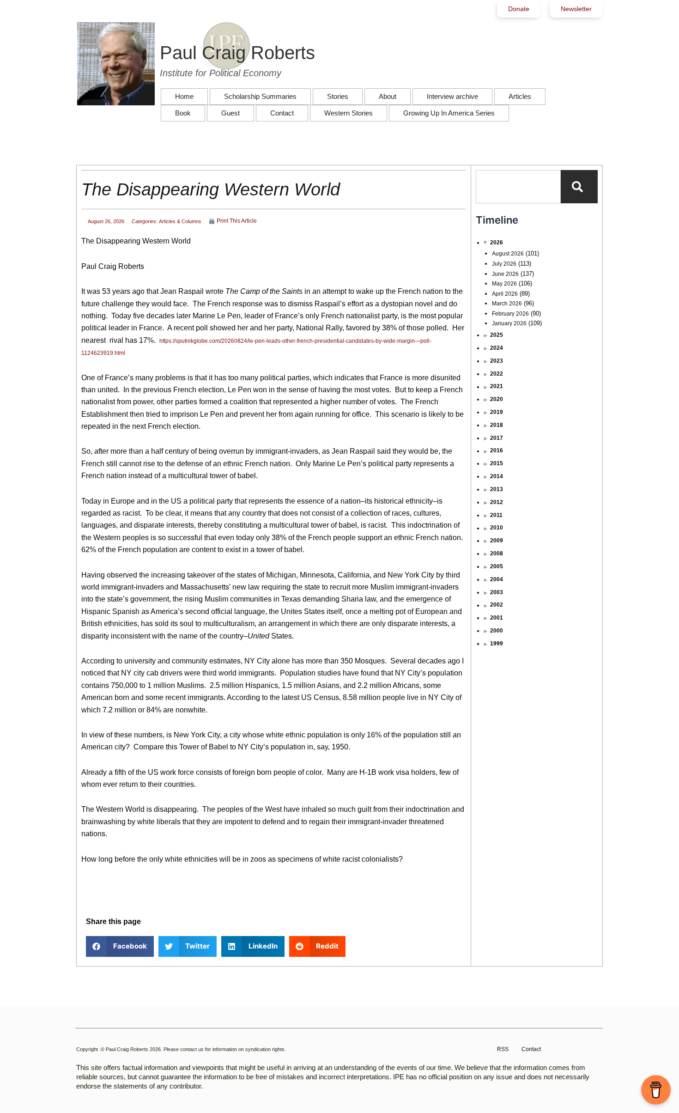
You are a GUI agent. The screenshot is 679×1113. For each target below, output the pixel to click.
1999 (496, 643)
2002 (496, 605)
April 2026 (505, 294)
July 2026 (504, 264)
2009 (496, 540)
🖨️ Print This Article (232, 221)
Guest (230, 113)
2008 (496, 553)
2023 (496, 361)
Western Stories (348, 113)
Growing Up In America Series (449, 113)
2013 (496, 489)
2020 (496, 399)
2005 (496, 566)
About (387, 96)
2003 (496, 592)
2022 (496, 374)
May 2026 (504, 283)
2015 (496, 463)
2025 (496, 335)
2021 (496, 386)
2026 (496, 242)
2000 (496, 630)
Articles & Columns (180, 221)
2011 (496, 515)
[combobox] (518, 186)
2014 (496, 476)
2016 (496, 450)
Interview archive (452, 96)
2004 (496, 579)
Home (184, 96)
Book (183, 113)
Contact (282, 113)
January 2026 (509, 323)
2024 (496, 348)
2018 (496, 425)
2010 (496, 527)
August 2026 (508, 253)
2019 (496, 412)
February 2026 (510, 313)
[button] (120, 946)
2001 (496, 617)
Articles (520, 96)
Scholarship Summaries (260, 96)
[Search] (579, 186)
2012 (496, 502)
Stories (337, 96)
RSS (503, 1049)
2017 (496, 438)
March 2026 (507, 303)
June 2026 (505, 274)
